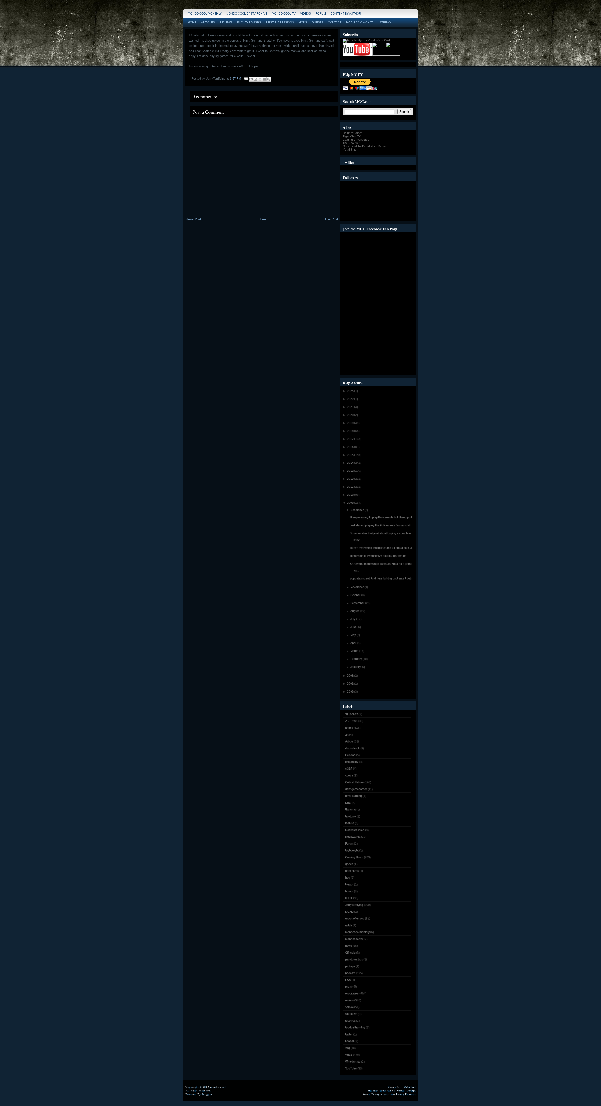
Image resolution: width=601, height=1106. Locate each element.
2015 (350, 454)
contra (349, 775)
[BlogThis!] (255, 79)
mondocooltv (353, 939)
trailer (348, 1034)
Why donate (352, 1061)
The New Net (351, 143)
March (354, 651)
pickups (350, 966)
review (349, 1000)
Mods (303, 22)
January (355, 667)
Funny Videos (380, 1094)
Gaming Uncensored (356, 139)
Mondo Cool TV (284, 13)
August (355, 611)
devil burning (353, 796)
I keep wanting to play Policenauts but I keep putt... (382, 517)
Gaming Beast (354, 857)
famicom (350, 816)
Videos (305, 13)
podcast (350, 973)
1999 (350, 691)
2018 (350, 430)
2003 (350, 683)
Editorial (350, 809)
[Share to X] (260, 79)
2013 (350, 470)
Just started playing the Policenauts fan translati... (381, 525)
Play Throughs (249, 22)
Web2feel (410, 1086)
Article (349, 741)
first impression (354, 830)
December (357, 510)
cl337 (348, 768)
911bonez (351, 714)
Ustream (384, 22)
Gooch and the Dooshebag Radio (364, 146)
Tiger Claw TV (352, 136)
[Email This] (251, 79)
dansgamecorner (356, 789)
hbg (347, 877)
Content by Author (346, 13)
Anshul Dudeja (406, 1090)
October (355, 595)
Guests (317, 22)
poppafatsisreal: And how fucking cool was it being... (383, 578)
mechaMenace (354, 918)
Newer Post (193, 219)
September (357, 603)
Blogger (207, 1094)
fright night (351, 850)
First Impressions (280, 22)
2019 (350, 422)
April (353, 643)
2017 (350, 438)
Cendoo (350, 755)
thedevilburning (355, 1027)
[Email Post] (245, 78)
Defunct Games (352, 133)
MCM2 (349, 911)
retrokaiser (352, 993)
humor (349, 891)
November (357, 587)
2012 (350, 478)
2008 (350, 675)
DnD (348, 802)
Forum (321, 13)
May (353, 635)
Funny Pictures (406, 1094)
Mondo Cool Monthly (205, 13)
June (353, 627)
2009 (350, 502)
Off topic (350, 952)
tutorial (349, 1041)
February (356, 659)
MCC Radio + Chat (359, 22)
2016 (350, 446)
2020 (350, 415)
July (353, 619)
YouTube (351, 1068)
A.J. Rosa (351, 721)
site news (351, 1014)
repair (349, 986)
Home (192, 22)
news (348, 945)
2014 (350, 462)
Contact (334, 22)
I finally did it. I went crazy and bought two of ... (379, 555)
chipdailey (351, 761)
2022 (350, 399)
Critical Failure (354, 782)
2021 (350, 407)
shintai (349, 1007)
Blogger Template (379, 1090)
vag (347, 1048)
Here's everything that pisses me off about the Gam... (383, 547)
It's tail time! (350, 149)
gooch (349, 864)
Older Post (331, 219)
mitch (348, 925)
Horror (349, 884)
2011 (350, 486)
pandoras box (354, 959)
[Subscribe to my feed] (379, 54)
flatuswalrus (352, 836)
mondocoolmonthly (357, 932)
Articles (208, 22)
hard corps (352, 870)
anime (349, 727)
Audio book (352, 748)
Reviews (226, 22)
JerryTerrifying (354, 905)
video (348, 1054)
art (346, 734)
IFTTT (348, 898)
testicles (350, 1020)
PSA (348, 979)
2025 (350, 391)
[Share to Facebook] (264, 79)
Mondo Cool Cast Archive (246, 13)
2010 (350, 494)
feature (349, 823)
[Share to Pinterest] (268, 79)
